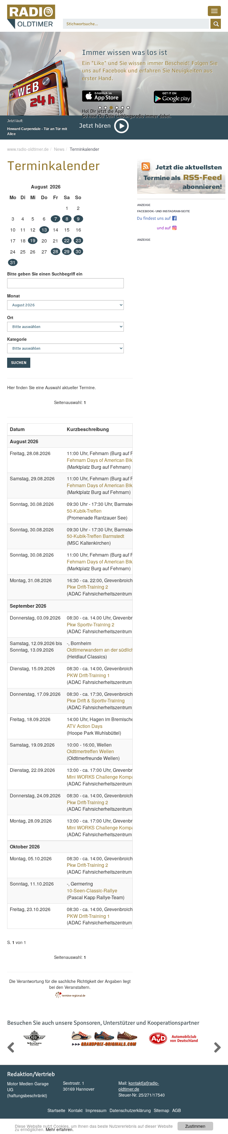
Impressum (96, 1110)
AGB (176, 1110)
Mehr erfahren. (60, 1129)
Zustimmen (195, 1126)
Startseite (56, 1110)
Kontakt (75, 1110)
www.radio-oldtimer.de (28, 149)
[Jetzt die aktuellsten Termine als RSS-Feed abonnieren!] (181, 176)
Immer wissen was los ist (124, 52)
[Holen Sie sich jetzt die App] (102, 96)
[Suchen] (215, 24)
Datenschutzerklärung (130, 1110)
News (59, 149)
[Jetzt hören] (121, 125)
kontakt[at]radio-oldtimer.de (138, 1086)
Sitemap (161, 1110)
